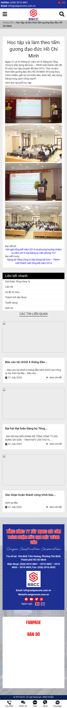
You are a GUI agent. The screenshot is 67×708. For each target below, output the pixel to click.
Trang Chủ (8, 22)
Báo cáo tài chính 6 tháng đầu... (26, 362)
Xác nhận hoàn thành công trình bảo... (30, 495)
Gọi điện (9, 706)
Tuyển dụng (11, 302)
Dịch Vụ (9, 308)
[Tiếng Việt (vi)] (59, 2)
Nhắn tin (23, 706)
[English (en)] (63, 2)
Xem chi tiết (55, 377)
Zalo (35, 706)
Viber (45, 706)
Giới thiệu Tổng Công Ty (17, 281)
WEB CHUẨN (48, 697)
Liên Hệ (9, 286)
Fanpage (57, 706)
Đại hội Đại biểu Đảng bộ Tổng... (26, 428)
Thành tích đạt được (16, 297)
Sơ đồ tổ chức (12, 292)
